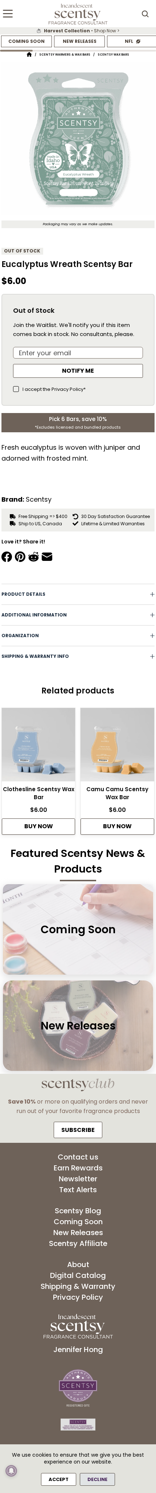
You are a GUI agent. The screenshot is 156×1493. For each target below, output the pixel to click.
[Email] (47, 556)
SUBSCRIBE (78, 1130)
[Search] (145, 13)
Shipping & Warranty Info (35, 656)
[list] (78, 31)
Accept (59, 1479)
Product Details (23, 594)
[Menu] (8, 14)
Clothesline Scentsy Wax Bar (38, 793)
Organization (20, 635)
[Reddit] (33, 556)
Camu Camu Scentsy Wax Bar (117, 793)
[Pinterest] (20, 556)
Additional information (34, 615)
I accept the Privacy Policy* (54, 389)
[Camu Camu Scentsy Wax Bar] (117, 746)
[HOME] (29, 54)
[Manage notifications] (11, 1471)
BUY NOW (38, 826)
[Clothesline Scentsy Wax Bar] (38, 746)
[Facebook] (6, 556)
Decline (97, 1479)
